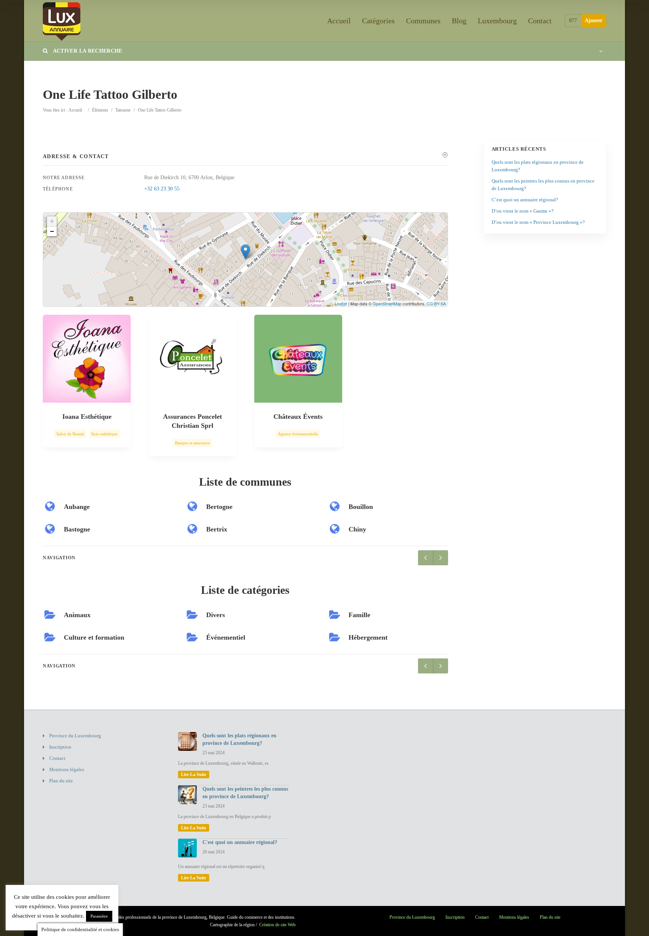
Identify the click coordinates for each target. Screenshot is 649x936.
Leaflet (341, 303)
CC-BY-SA (436, 303)
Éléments (100, 110)
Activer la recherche (86, 51)
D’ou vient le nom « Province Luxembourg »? (538, 222)
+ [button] (52, 221)
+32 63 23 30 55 (162, 189)
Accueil (339, 21)
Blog (459, 21)
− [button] (52, 231)
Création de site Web (277, 924)
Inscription (60, 747)
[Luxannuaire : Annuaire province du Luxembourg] (61, 20)
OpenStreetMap (387, 303)
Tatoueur (123, 110)
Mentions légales (66, 769)
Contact (540, 21)
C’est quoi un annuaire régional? (525, 199)
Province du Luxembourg (75, 735)
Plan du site (61, 781)
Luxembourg (497, 21)
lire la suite (193, 774)
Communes (423, 21)
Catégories (378, 21)
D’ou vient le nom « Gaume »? (523, 211)
